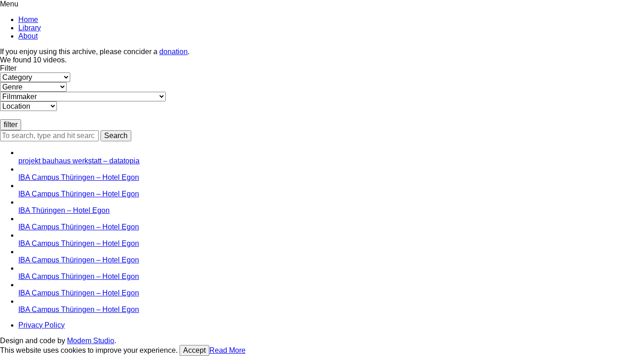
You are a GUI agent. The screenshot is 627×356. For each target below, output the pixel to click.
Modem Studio (90, 341)
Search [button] (116, 135)
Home (28, 19)
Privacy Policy (41, 325)
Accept (194, 350)
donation (173, 52)
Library (29, 28)
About (28, 36)
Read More (227, 350)
